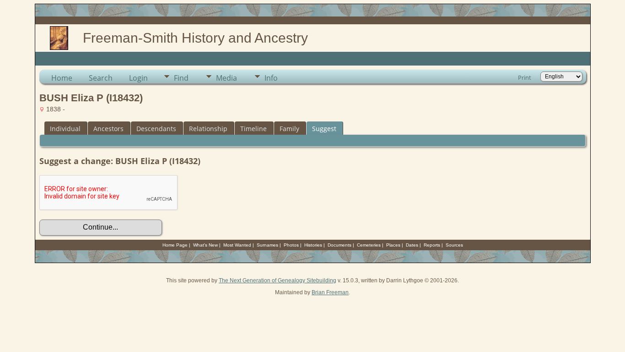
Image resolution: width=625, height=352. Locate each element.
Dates (412, 245)
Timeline (253, 128)
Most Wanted (237, 245)
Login (138, 78)
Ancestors (108, 128)
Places (393, 245)
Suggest (324, 128)
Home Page (175, 245)
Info (271, 78)
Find (181, 78)
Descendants (156, 128)
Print (524, 77)
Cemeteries (369, 245)
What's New (205, 245)
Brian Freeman (330, 292)
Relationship (208, 128)
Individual (65, 128)
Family (289, 128)
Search (101, 78)
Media (226, 78)
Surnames (267, 245)
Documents (339, 245)
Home (61, 78)
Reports (432, 245)
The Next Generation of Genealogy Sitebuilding (277, 280)
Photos (291, 245)
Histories (313, 245)
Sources (454, 245)
